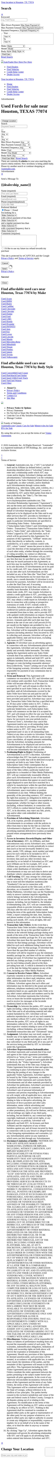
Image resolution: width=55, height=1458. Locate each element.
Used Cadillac (7, 306)
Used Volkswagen (9, 357)
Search (4, 123)
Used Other (6, 383)
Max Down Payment (10, 25)
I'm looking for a (8, 212)
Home (9, 84)
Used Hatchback (8, 375)
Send (4, 269)
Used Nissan (6, 347)
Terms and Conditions (16, 393)
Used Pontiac (7, 349)
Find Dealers (12, 67)
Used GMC (6, 319)
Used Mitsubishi (8, 344)
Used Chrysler (7, 311)
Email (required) (8, 196)
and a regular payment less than (15, 223)
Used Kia (5, 331)
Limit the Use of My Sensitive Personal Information (30, 415)
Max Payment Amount (11, 28)
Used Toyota (7, 354)
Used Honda (6, 321)
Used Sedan (21, 375)
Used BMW (6, 301)
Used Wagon (15, 380)
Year (3, 131)
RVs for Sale (7, 428)
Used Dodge (6, 314)
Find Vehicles (13, 69)
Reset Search (7, 57)
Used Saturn (6, 352)
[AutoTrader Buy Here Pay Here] (16, 62)
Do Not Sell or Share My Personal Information (27, 413)
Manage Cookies (14, 418)
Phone (13, 202)
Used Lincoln (7, 337)
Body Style (6, 51)
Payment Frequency (10, 30)
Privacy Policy (7, 258)
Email (15, 210)
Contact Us (12, 395)
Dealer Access (13, 74)
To (4, 39)
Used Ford (6, 316)
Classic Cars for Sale (25, 425)
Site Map (11, 398)
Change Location (9, 121)
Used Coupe (22, 373)
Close (4, 283)
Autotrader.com (8, 169)
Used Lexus (6, 334)
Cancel (5, 263)
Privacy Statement (15, 410)
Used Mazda (6, 339)
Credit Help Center (15, 72)
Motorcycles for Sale (44, 425)
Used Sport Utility (9, 378)
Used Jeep (5, 329)
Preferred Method (9, 207)
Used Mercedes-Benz (10, 342)
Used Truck (22, 378)
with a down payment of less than (16, 218)
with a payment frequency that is (15, 228)
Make (3, 46)
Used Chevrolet (8, 309)
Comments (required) (10, 233)
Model (4, 48)
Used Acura (6, 298)
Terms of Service (26, 258)
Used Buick (6, 304)
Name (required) (8, 191)
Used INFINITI (8, 326)
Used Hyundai (7, 324)
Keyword (5, 17)
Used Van (5, 380)
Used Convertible (9, 373)
